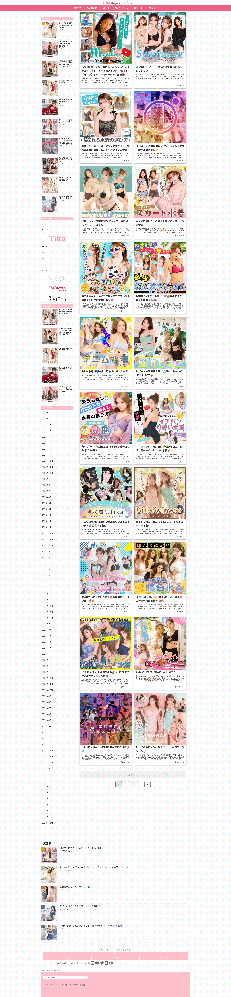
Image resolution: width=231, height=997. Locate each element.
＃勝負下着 (82, 985)
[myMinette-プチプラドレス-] (57, 289)
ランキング (164, 958)
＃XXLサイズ (59, 985)
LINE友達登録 (74, 963)
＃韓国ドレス (67, 985)
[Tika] (57, 238)
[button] (86, 978)
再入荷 (115, 958)
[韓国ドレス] (57, 279)
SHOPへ (115, 953)
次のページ (133, 774)
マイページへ (49, 963)
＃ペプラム (75, 985)
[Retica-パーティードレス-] (57, 298)
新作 (67, 958)
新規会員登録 (61, 963)
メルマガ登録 (85, 963)
